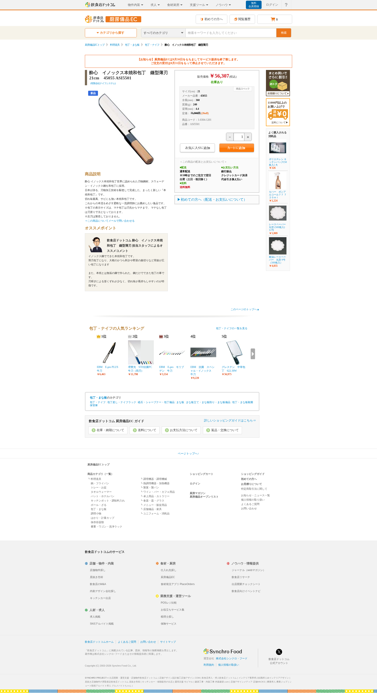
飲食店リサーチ (241, 577)
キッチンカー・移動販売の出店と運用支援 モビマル (167, 682)
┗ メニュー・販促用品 (153, 505)
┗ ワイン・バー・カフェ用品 (157, 491)
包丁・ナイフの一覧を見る (231, 328)
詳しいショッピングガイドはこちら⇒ (230, 420)
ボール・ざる (98, 505)
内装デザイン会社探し (103, 591)
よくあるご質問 (250, 504)
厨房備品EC (168, 577)
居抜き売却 (96, 577)
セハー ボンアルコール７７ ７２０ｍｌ (277, 194)
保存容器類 (97, 522)
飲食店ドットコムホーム (99, 641)
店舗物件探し (98, 570)
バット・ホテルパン (102, 496)
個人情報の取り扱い (253, 499)
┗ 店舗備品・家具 (151, 509)
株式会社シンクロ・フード (231, 658)
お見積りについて (251, 484)
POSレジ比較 (169, 602)
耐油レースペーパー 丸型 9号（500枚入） (277, 260)
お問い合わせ (249, 508)
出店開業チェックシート (246, 584)
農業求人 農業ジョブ (277, 682)
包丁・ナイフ (152, 44)
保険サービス (169, 623)
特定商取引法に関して (254, 488)
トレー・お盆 (98, 487)
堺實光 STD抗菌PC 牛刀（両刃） (141, 369)
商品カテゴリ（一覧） (100, 473)
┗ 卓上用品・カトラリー (155, 496)
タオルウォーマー (101, 491)
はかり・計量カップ (102, 517)
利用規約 (209, 664)
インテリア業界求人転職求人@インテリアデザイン (264, 678)
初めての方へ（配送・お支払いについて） (214, 199)
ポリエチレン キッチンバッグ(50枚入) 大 (278, 162)
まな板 (180, 402)
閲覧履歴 (244, 19)
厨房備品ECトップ (95, 44)
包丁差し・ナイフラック (121, 402)
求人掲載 (95, 616)
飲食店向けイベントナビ (246, 591)
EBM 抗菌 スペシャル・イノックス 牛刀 (202, 371)
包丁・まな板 (132, 44)
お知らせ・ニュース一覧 (255, 495)
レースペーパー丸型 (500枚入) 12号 (277, 227)
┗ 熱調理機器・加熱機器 (155, 483)
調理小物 (96, 513)
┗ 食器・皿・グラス (152, 500)
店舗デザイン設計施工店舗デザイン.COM (179, 678)
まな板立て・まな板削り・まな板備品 (208, 402)
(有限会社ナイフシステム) (103, 83)
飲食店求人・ (219, 678)
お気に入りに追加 (197, 148)
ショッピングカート (201, 473)
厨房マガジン (198, 493)
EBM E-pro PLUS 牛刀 (109, 369)
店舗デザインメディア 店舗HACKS (248, 682)
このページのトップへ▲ (245, 309)
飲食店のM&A (98, 584)
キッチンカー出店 (100, 598)
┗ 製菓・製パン (149, 487)
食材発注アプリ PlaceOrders (178, 584)
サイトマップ (168, 641)
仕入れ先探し (169, 570)
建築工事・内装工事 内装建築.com (212, 682)
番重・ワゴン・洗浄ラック (106, 526)
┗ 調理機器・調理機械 (153, 479)
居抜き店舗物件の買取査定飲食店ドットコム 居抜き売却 (112, 682)
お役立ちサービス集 (172, 609)
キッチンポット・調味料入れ (108, 500)
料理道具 (115, 44)
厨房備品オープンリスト (204, 496)
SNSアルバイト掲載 (102, 623)
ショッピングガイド (253, 473)
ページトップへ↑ (188, 453)
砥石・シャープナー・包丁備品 (156, 402)
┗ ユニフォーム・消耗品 (155, 513)
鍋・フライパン (100, 483)
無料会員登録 (253, 5)
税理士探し (167, 616)
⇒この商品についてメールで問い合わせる (110, 220)
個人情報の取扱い (228, 664)
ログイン (272, 4)
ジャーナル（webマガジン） (249, 570)
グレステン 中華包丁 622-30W (233, 369)
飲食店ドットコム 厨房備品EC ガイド (116, 421)
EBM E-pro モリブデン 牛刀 (171, 369)
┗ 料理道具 (94, 479)
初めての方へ (213, 19)
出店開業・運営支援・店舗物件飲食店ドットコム (133, 678)
